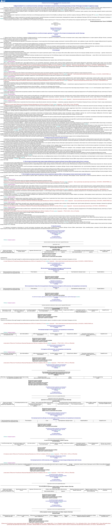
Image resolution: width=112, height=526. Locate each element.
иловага (63, 10)
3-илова (20, 128)
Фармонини (88, 7)
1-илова (86, 123)
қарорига (58, 30)
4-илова (30, 154)
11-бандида (16, 129)
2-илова (58, 126)
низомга (58, 233)
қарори (97, 14)
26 (67, 221)
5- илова (22, 157)
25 (64, 221)
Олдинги (5, 61)
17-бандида (16, 158)
